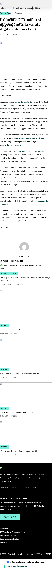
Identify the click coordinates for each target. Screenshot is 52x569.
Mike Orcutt (4, 35)
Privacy (26, 487)
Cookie (33, 487)
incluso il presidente (13, 145)
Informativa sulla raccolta (15, 566)
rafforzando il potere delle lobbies (30, 151)
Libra (5, 105)
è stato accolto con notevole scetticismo (28, 138)
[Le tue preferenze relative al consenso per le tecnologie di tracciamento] (4, 566)
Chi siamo (4, 487)
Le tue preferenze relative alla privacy (27, 562)
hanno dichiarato (22, 102)
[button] (10, 517)
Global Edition (15, 487)
